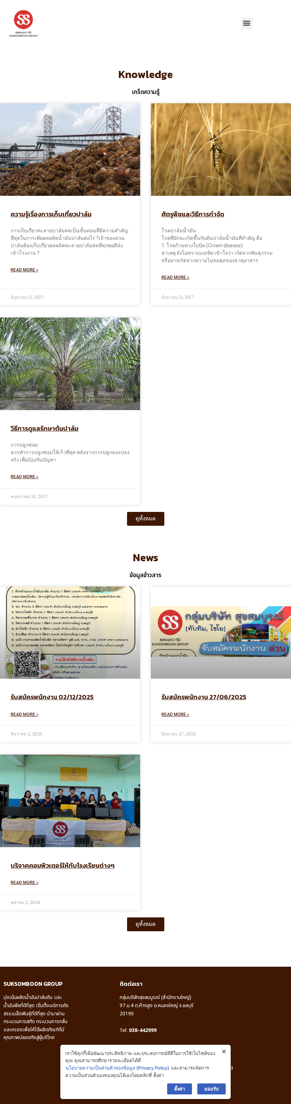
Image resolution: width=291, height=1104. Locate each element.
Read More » (24, 269)
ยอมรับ (211, 1089)
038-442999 (143, 1030)
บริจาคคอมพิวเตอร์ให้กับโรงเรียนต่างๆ (63, 865)
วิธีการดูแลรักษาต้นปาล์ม (44, 428)
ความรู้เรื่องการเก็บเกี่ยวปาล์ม (51, 214)
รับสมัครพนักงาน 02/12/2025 (52, 697)
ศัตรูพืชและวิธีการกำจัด (192, 214)
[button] (247, 23)
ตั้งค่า (179, 1089)
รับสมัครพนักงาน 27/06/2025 (203, 697)
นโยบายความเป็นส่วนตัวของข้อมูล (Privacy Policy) (117, 1068)
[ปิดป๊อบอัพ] (224, 1052)
